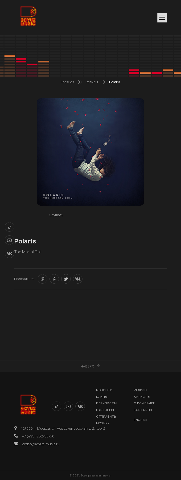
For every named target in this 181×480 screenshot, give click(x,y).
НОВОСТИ (104, 390)
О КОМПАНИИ (145, 403)
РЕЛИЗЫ (140, 390)
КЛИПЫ (102, 397)
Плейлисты (106, 403)
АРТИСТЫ (142, 397)
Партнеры (105, 410)
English (140, 420)
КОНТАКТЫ (143, 410)
